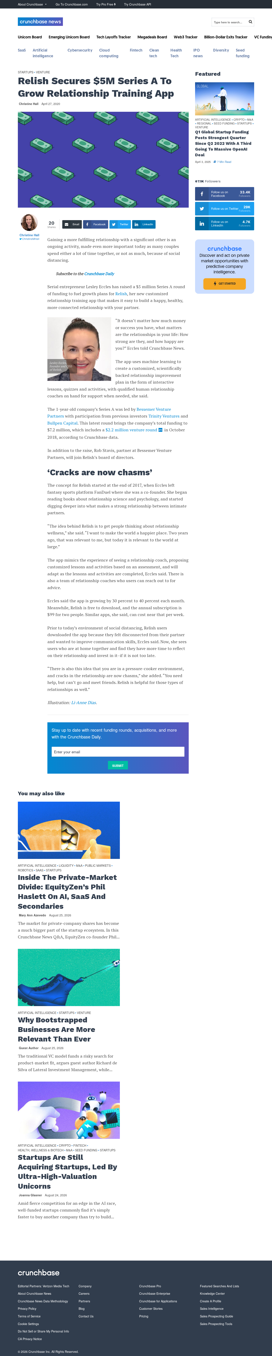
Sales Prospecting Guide (216, 1316)
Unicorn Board (30, 37)
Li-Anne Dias (83, 702)
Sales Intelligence (212, 1308)
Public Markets (98, 865)
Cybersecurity (80, 51)
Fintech (136, 51)
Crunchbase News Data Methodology (43, 1301)
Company (85, 1286)
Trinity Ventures (164, 416)
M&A (79, 865)
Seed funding (86, 1150)
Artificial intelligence (37, 865)
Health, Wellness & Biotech (41, 1150)
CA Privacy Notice (30, 1339)
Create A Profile (210, 1301)
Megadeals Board (152, 37)
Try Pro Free (105, 4)
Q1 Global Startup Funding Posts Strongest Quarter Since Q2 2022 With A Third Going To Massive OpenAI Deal (223, 143)
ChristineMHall (30, 238)
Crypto (65, 1145)
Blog (82, 1308)
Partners (84, 1301)
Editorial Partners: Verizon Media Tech (43, 1286)
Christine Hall (28, 104)
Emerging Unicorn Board (69, 37)
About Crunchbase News (34, 1293)
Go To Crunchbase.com (72, 4)
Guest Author (28, 1048)
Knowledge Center (212, 1293)
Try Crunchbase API (137, 4)
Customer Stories (151, 1308)
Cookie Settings (28, 1324)
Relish (121, 293)
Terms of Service (29, 1316)
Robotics (25, 870)
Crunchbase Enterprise (154, 1293)
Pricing (143, 1316)
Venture (43, 72)
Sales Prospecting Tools (216, 1324)
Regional (204, 123)
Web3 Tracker (185, 37)
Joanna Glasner (30, 1195)
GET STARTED (227, 283)
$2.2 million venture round (131, 430)
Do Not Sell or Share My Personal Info (43, 1331)
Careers (84, 1293)
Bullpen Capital (62, 423)
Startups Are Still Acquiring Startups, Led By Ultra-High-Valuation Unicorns (67, 1171)
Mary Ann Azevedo (32, 915)
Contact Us (86, 1316)
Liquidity (66, 865)
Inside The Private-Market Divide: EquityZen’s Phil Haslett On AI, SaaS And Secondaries (67, 891)
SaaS (22, 51)
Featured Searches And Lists (219, 1286)
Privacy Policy (27, 1308)
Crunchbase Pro (150, 1286)
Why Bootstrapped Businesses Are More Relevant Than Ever (56, 1029)
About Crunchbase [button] (30, 4)
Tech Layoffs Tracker (113, 37)
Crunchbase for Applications (158, 1301)
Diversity (221, 51)
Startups (25, 72)
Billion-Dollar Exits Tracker (225, 37)
